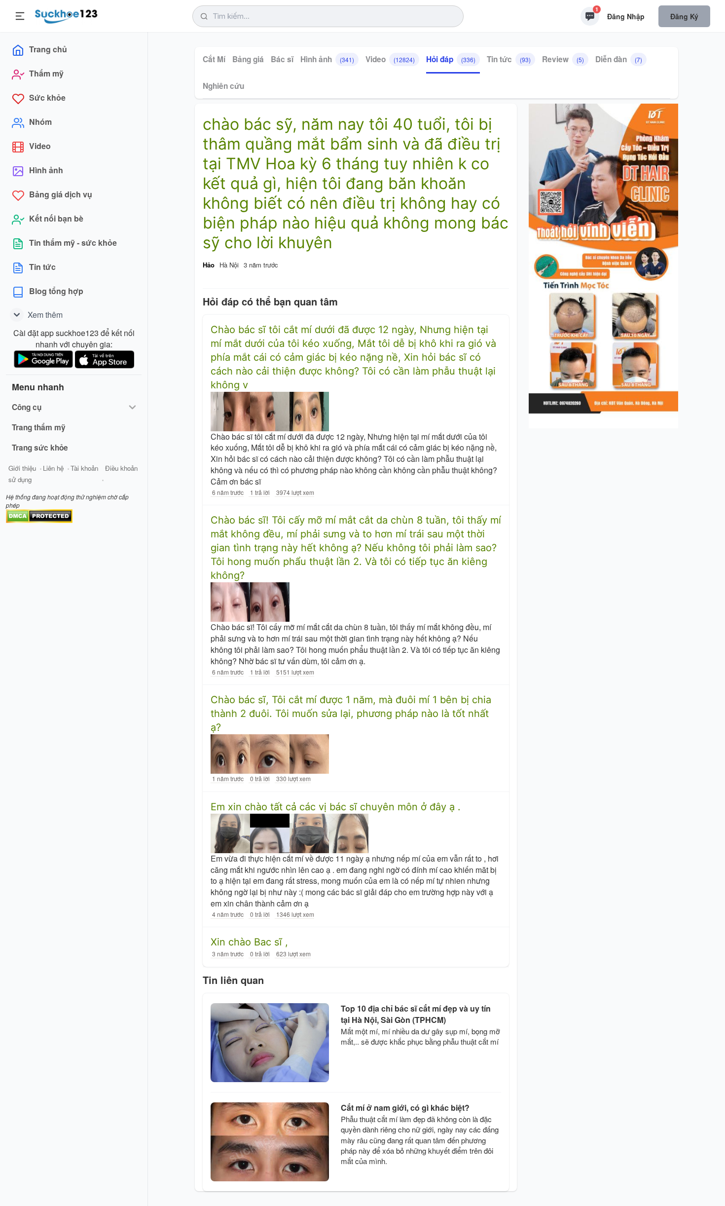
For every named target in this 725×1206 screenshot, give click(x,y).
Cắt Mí (214, 59)
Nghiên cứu (223, 85)
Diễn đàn (618, 59)
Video (390, 59)
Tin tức (509, 59)
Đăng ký (684, 16)
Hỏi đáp (450, 59)
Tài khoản (84, 468)
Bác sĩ (282, 59)
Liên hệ (53, 468)
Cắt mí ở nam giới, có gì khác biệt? (405, 1107)
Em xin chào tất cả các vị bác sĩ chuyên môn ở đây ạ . (336, 807)
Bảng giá (248, 59)
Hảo (209, 264)
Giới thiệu (22, 468)
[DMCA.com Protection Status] (39, 515)
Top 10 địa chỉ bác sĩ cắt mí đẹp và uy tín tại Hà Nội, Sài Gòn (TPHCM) (416, 1014)
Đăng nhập (626, 16)
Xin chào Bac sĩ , (249, 942)
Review (563, 59)
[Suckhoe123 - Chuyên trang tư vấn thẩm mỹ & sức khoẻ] (66, 14)
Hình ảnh (327, 59)
